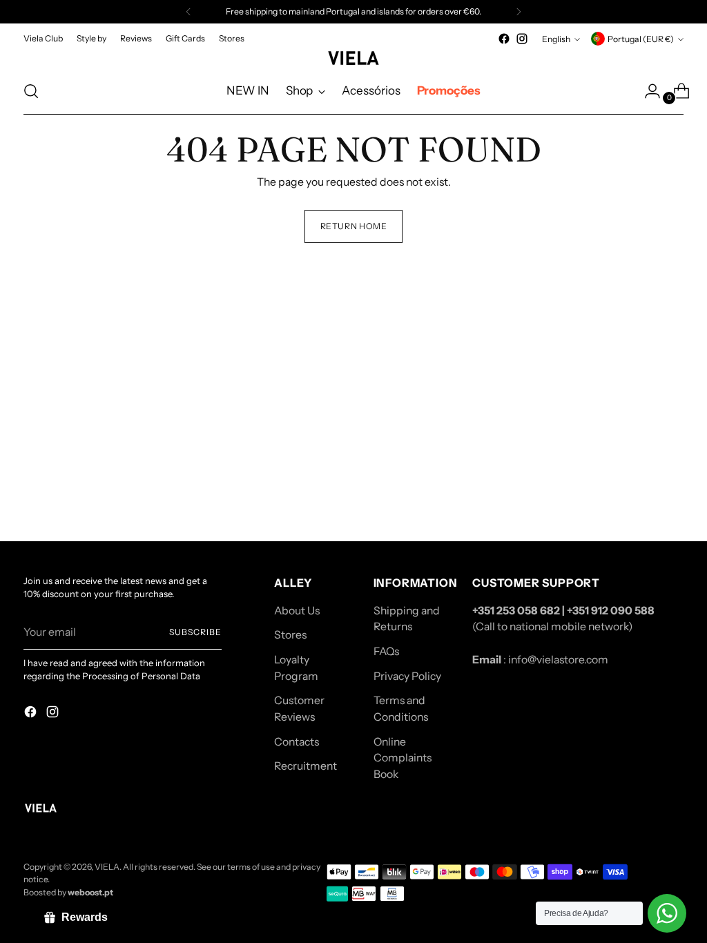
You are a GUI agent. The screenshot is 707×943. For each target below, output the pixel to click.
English (556, 39)
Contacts (296, 741)
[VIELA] (353, 58)
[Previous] (188, 11)
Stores (290, 634)
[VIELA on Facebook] (504, 38)
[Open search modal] (31, 91)
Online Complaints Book (403, 758)
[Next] (518, 11)
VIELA (107, 867)
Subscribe (195, 632)
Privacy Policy (407, 676)
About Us (297, 610)
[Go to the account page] (647, 91)
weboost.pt (90, 892)
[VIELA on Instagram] (522, 38)
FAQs (386, 651)
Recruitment (305, 765)
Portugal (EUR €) (641, 39)
